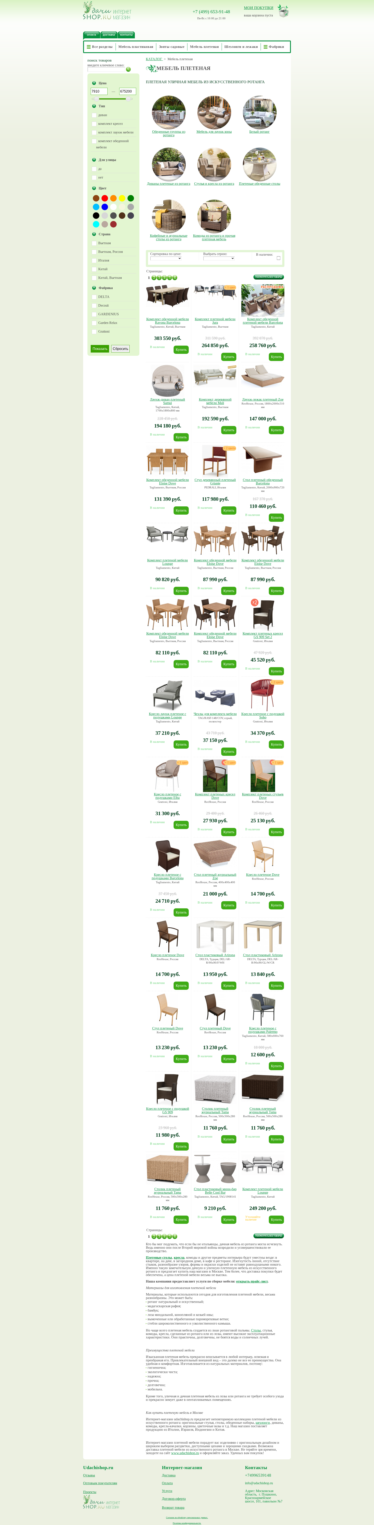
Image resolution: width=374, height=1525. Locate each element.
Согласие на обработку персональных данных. (187, 1517)
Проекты (89, 1492)
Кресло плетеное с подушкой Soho (262, 715)
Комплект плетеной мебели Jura (215, 320)
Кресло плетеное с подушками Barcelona (168, 876)
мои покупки (258, 8)
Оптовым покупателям (100, 1483)
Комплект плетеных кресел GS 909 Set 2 (263, 635)
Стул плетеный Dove (167, 1028)
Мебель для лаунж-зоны (214, 131)
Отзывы (89, 1475)
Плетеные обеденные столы (259, 183)
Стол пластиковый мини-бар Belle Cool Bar (215, 1190)
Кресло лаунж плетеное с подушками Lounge (167, 715)
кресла (179, 1257)
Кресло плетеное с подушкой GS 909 (167, 1110)
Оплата (167, 1483)
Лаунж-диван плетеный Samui (167, 401)
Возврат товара (173, 1507)
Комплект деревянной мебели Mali (215, 401)
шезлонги (263, 1422)
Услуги (167, 1491)
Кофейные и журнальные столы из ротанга (168, 237)
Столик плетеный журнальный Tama (215, 1110)
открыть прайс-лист (252, 1281)
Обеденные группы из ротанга (168, 133)
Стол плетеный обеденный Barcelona (263, 481)
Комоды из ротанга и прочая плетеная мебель (214, 237)
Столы (256, 1330)
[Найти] (128, 69)
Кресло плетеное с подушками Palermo (262, 1030)
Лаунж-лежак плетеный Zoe (263, 399)
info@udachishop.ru (259, 1483)
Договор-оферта (174, 1499)
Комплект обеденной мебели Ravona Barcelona (167, 320)
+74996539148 (258, 1475)
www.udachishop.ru (185, 1453)
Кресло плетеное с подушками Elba (167, 796)
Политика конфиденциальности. (187, 1523)
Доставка (169, 1475)
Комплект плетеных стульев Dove (263, 796)
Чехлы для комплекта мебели (215, 714)
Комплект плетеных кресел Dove (215, 796)
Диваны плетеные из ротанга (168, 183)
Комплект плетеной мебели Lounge (167, 562)
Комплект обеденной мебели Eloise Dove (167, 481)
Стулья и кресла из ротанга (214, 183)
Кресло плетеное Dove (262, 874)
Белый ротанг (259, 131)
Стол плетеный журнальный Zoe (215, 876)
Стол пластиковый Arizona (215, 955)
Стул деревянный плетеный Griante (215, 481)
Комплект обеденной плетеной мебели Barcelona (263, 320)
